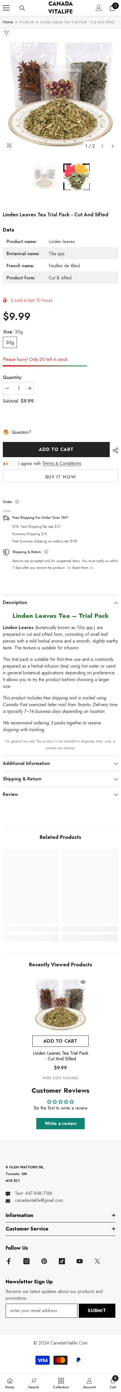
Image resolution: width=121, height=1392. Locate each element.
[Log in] (99, 8)
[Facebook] (8, 1261)
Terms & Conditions (61, 463)
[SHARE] (114, 450)
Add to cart (56, 449)
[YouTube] (79, 1261)
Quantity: (12, 377)
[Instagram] (26, 1261)
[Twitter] (97, 1261)
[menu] (6, 8)
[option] (60, 94)
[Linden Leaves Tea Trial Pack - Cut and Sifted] (60, 1004)
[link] (31, 929)
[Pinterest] (44, 1261)
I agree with (29, 463)
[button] (102, 146)
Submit (97, 1310)
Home (8, 22)
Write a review (61, 1123)
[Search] (22, 8)
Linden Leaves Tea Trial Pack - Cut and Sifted (60, 1056)
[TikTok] (62, 1261)
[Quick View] (83, 982)
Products (26, 22)
